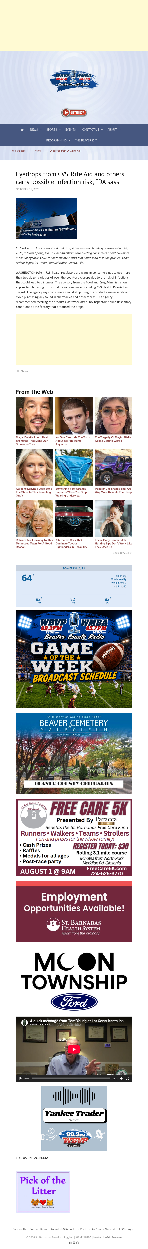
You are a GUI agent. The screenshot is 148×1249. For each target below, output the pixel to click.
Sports (51, 130)
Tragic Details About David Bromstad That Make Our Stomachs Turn (32, 441)
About (112, 130)
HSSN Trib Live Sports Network (97, 1229)
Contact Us (90, 130)
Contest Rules (38, 1229)
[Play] (20, 1078)
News (34, 130)
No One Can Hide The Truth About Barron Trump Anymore (72, 441)
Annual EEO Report (62, 1229)
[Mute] (121, 1078)
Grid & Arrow (114, 1237)
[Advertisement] (74, 25)
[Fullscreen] (127, 1078)
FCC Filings (126, 1229)
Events (70, 130)
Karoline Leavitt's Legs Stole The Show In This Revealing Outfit (34, 492)
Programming (56, 140)
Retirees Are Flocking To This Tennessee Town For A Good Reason (34, 543)
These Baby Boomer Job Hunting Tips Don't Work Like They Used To (113, 543)
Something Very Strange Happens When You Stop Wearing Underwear (71, 492)
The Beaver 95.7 (86, 140)
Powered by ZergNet (122, 553)
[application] (74, 1049)
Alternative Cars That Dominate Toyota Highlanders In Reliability (71, 543)
